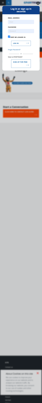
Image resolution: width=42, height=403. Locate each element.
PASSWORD (12, 27)
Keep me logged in (18, 37)
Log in (16, 43)
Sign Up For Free (20, 62)
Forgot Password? (14, 50)
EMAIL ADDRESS (14, 18)
